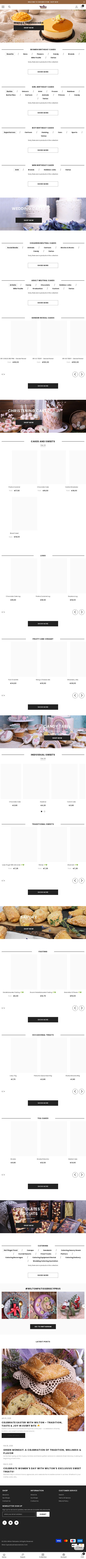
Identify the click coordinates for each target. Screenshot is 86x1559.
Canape (30, 1250)
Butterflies (11, 95)
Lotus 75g (13, 1076)
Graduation (38, 288)
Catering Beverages (14, 1257)
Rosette (10, 54)
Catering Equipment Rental (44, 1257)
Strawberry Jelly (72, 680)
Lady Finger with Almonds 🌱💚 (13, 865)
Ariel (40, 91)
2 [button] (40, 39)
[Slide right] (81, 374)
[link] (22, 1556)
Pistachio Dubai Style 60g (43, 1076)
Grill (17, 170)
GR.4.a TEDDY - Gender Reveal (43, 359)
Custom (55, 288)
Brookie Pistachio (43, 1159)
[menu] (3, 6)
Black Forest (14, 533)
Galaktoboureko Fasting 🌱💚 (13, 992)
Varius (53, 58)
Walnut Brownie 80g (73, 1076)
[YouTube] (16, 1523)
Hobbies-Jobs (50, 170)
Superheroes (9, 132)
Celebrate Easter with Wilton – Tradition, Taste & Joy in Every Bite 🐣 (32, 1424)
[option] (43, 26)
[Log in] (76, 7)
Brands (71, 54)
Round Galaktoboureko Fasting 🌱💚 (43, 992)
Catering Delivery (73, 1257)
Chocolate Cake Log (13, 596)
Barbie (9, 91)
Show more (43, 72)
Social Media (12, 247)
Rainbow (70, 91)
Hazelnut (43, 802)
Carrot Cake (71, 802)
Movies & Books (67, 247)
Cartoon (28, 95)
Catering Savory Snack (71, 1250)
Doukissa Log (72, 596)
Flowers (40, 54)
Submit (43, 1514)
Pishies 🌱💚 (43, 865)
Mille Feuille (36, 58)
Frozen (55, 91)
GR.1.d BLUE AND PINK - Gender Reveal (13, 359)
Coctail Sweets (24, 1254)
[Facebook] (4, 1523)
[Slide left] (75, 374)
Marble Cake (72, 1159)
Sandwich (47, 1250)
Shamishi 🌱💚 (73, 865)
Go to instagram (43, 1326)
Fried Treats (46, 1254)
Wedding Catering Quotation (45, 1261)
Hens (25, 54)
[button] (2, 1306)
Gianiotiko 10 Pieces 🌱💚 (73, 992)
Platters (64, 1254)
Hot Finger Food (10, 1250)
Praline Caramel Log (43, 596)
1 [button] (37, 39)
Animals (45, 95)
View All (43, 445)
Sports (74, 132)
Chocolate (45, 285)
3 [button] (43, 39)
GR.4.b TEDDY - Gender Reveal (72, 359)
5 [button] (49, 39)
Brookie (13, 1159)
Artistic (13, 285)
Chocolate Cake (43, 487)
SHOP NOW (54, 2)
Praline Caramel (14, 487)
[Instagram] (10, 1523)
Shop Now (29, 28)
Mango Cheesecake (43, 680)
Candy (56, 54)
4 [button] (46, 39)
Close (84, 2)
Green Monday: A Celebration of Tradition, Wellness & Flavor (42, 1451)
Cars (60, 132)
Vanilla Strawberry (71, 487)
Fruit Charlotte (13, 680)
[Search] (9, 6)
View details (13, 1435)
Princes (61, 95)
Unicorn (25, 91)
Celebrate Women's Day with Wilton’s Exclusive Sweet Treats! (42, 1470)
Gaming (45, 132)
